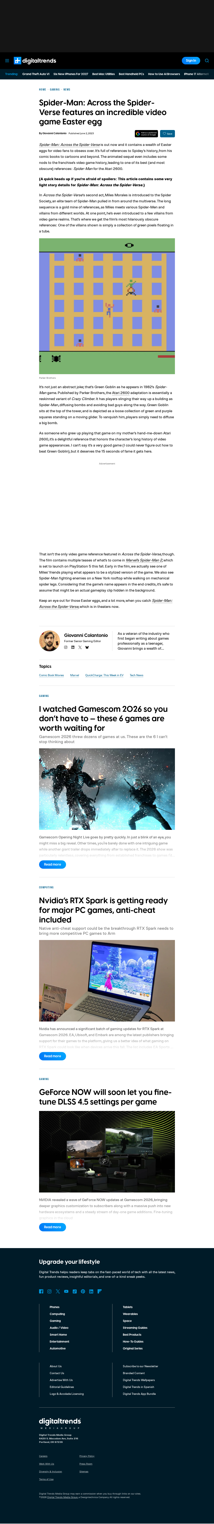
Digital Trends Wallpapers (139, 1380)
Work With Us (46, 1463)
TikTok (75, 1291)
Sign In (191, 60)
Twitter (58, 1291)
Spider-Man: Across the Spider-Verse (69, 144)
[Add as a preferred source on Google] (146, 133)
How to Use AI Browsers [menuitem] (164, 74)
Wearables (130, 1314)
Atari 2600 (121, 392)
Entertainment (59, 1342)
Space (127, 1321)
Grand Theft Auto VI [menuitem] (35, 74)
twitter (80, 647)
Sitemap (83, 1471)
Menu (7, 60)
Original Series (133, 1349)
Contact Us (57, 1373)
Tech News (136, 675)
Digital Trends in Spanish (138, 1387)
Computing (57, 1314)
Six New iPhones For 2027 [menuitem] (71, 74)
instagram (66, 647)
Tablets (127, 1307)
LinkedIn (91, 1291)
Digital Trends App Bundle (139, 1393)
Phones (54, 1307)
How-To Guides (133, 1342)
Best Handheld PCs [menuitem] (131, 74)
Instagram (49, 1291)
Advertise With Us (61, 1380)
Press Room (85, 1463)
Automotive (58, 1349)
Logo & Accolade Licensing (67, 1393)
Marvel (74, 675)
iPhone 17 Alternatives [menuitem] (198, 74)
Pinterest (83, 1291)
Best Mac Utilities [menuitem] (103, 74)
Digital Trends (27, 66)
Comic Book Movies (51, 675)
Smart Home (58, 1335)
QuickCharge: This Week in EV (104, 675)
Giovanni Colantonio (54, 133)
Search (207, 60)
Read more (52, 864)
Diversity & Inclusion (50, 1471)
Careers (43, 1456)
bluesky (87, 647)
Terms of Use (46, 1479)
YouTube (66, 1291)
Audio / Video (59, 1328)
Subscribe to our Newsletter (140, 1366)
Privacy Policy (86, 1456)
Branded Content (134, 1373)
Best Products (132, 1335)
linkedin (73, 647)
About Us (56, 1366)
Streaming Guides (135, 1328)
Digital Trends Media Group (62, 1497)
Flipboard (100, 1291)
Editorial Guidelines (62, 1387)
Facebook (41, 1291)
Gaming (55, 1321)
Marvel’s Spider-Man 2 (144, 560)
